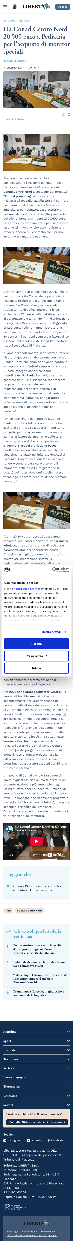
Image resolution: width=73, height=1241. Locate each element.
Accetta (36, 643)
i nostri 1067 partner (26, 588)
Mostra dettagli (52, 631)
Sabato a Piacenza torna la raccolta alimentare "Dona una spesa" (36, 888)
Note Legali (13, 1232)
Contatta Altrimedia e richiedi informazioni (37, 1122)
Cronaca (24, 20)
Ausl (8, 910)
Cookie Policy (29, 1232)
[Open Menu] (5, 6)
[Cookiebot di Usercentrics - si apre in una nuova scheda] (52, 569)
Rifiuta (36, 668)
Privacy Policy (47, 1232)
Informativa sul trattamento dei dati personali (32, 1235)
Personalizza (34, 655)
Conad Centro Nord (29, 910)
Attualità (9, 20)
